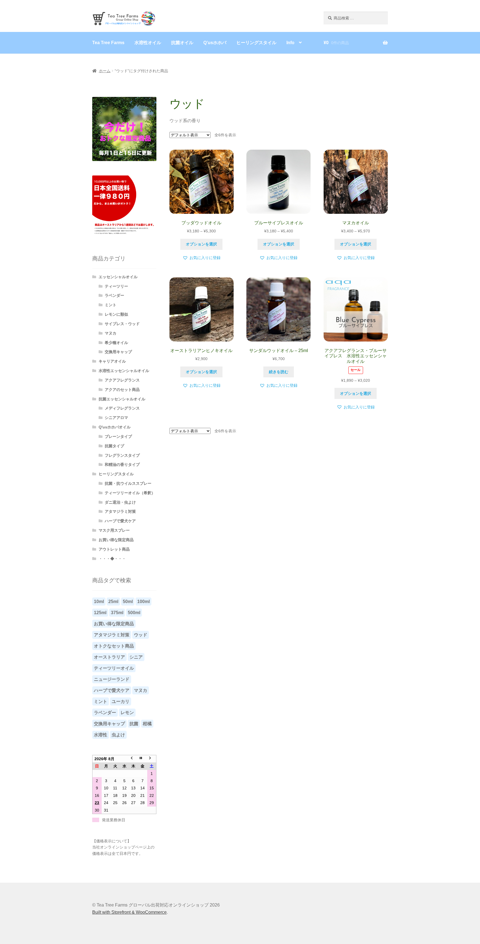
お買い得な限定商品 (116, 540)
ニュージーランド (111, 679)
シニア (136, 657)
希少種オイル (116, 342)
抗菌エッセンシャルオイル (122, 399)
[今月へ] (142, 758)
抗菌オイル (182, 42)
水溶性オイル (147, 42)
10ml (99, 601)
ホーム (105, 71)
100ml (143, 601)
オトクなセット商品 (114, 646)
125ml (100, 612)
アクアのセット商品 (122, 389)
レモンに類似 (116, 314)
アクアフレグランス (122, 380)
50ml (128, 601)
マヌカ (110, 333)
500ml (134, 612)
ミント (110, 305)
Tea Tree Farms (108, 42)
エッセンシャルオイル (118, 277)
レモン (127, 712)
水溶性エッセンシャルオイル (124, 370)
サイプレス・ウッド (122, 324)
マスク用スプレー (114, 530)
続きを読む (278, 372)
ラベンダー (114, 295)
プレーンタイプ (118, 436)
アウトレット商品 (114, 549)
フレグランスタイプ (122, 455)
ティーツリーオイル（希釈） (130, 493)
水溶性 (100, 734)
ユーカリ (120, 701)
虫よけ (118, 734)
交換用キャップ (118, 352)
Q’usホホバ (214, 42)
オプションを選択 (201, 244)
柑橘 (147, 723)
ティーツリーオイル (114, 668)
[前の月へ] (133, 758)
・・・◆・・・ (112, 558)
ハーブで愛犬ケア (120, 521)
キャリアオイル (112, 361)
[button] (201, 258)
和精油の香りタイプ (122, 464)
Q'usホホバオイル (115, 427)
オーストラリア (109, 657)
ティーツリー (116, 286)
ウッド (140, 634)
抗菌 (133, 723)
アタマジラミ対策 (120, 511)
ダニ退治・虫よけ (120, 502)
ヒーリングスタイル (256, 42)
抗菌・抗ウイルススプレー (128, 483)
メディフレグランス (122, 408)
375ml (117, 612)
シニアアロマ (116, 417)
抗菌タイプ (114, 446)
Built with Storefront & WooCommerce (129, 912)
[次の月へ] (151, 758)
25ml (113, 601)
